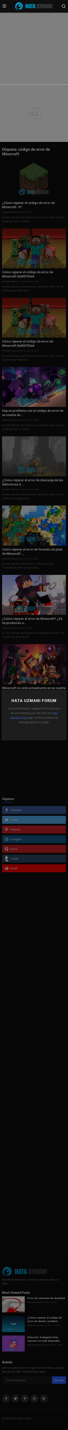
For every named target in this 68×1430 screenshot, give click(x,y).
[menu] (4, 6)
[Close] (62, 695)
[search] (63, 6)
